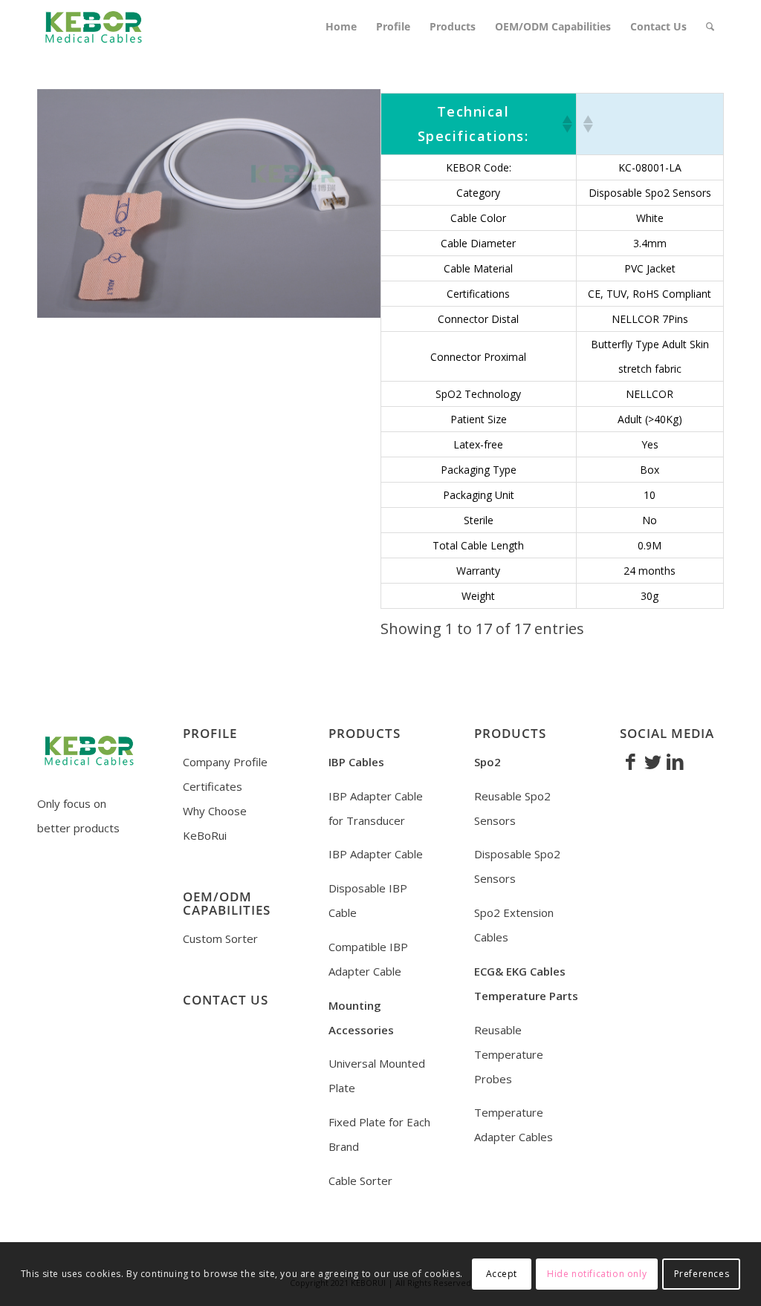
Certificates (212, 786)
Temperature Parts (526, 995)
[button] (566, 124)
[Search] (710, 27)
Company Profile (225, 761)
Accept (502, 1273)
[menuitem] (341, 27)
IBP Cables (356, 761)
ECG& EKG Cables (520, 971)
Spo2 (487, 761)
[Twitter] (653, 761)
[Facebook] (631, 761)
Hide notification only (597, 1273)
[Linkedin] (675, 761)
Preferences (702, 1273)
